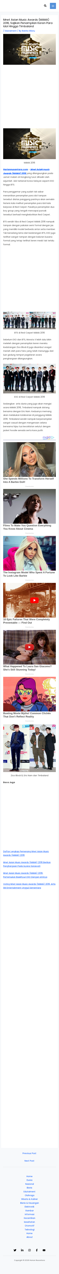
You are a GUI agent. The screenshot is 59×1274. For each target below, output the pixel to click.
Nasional (29, 1184)
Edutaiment (11, 30)
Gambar (29, 1210)
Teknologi (29, 1229)
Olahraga (29, 1195)
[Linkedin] (22, 1250)
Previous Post (29, 1153)
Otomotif (29, 1225)
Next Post (29, 1160)
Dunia (29, 1180)
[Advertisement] (29, 98)
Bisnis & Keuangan (29, 1203)
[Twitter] (15, 1250)
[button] (45, 6)
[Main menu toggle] (53, 6)
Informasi (29, 1214)
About (29, 1237)
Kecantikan (29, 1218)
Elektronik (29, 1206)
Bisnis (29, 1187)
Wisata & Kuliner (29, 1199)
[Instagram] (29, 1250)
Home (29, 1176)
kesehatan (29, 1222)
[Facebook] (36, 1250)
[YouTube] (44, 1250)
